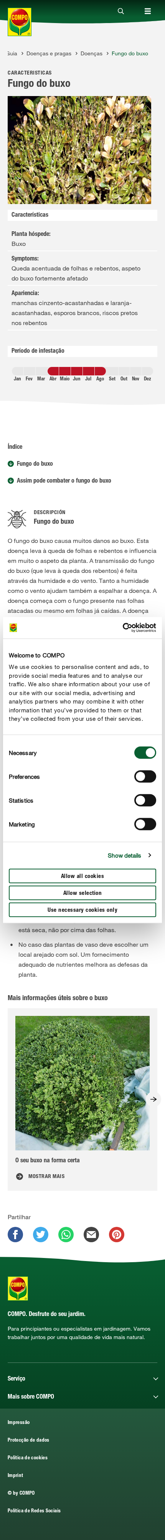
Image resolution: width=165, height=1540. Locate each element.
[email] (91, 1234)
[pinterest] (116, 1234)
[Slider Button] (153, 1099)
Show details (124, 855)
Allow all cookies (82, 876)
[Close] (120, 11)
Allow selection (82, 893)
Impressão (19, 1423)
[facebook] (15, 1234)
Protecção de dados (29, 1440)
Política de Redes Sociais (34, 1511)
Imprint (15, 1476)
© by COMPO (21, 1493)
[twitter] (40, 1234)
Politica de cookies (28, 1458)
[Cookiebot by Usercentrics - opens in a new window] (122, 628)
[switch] (145, 776)
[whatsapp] (66, 1234)
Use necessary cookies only (82, 910)
